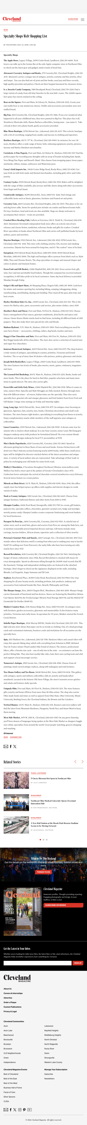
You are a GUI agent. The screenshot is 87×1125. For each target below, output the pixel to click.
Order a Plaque (10, 1002)
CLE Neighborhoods (12, 1053)
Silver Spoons (9, 1097)
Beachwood (9, 1035)
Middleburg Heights (52, 1035)
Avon (6, 1026)
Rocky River (49, 1049)
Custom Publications (12, 1007)
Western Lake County (53, 1062)
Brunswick (8, 1049)
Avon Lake (8, 1030)
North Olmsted (50, 1039)
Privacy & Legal (10, 1011)
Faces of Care (9, 1092)
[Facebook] (10, 1109)
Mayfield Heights (51, 1030)
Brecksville (8, 1039)
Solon (46, 1053)
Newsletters (49, 1078)
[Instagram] (19, 1109)
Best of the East (10, 1078)
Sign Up (78, 963)
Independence (10, 1062)
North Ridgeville (51, 1044)
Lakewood (48, 1026)
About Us (8, 989)
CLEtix (6, 1101)
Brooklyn (7, 1044)
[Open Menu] (82, 20)
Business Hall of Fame (13, 1088)
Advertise (8, 998)
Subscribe (73, 19)
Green (6, 1058)
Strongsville (49, 1058)
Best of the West (10, 1083)
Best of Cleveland (11, 1074)
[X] (14, 1109)
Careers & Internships (13, 993)
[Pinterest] (24, 1109)
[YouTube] (29, 1109)
